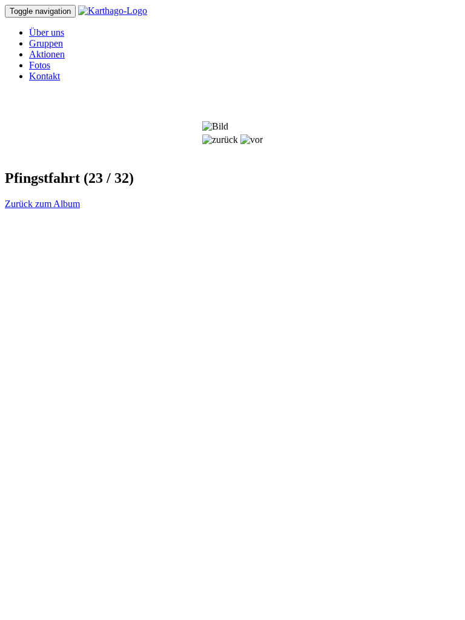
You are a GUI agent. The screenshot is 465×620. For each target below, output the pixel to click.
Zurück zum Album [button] (42, 204)
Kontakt (44, 76)
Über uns (46, 32)
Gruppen (46, 43)
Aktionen (47, 54)
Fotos (39, 65)
